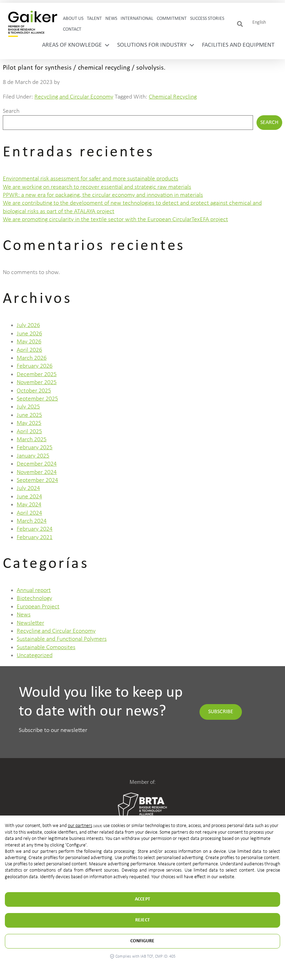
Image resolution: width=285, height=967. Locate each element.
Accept (142, 899)
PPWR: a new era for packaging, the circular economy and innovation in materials (103, 195)
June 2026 (29, 333)
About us (73, 18)
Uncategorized (34, 655)
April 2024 (29, 513)
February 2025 (34, 447)
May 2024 (29, 504)
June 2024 (29, 496)
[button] (240, 24)
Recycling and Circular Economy (73, 97)
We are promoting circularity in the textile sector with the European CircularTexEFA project (115, 219)
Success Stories (207, 18)
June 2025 (29, 415)
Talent (94, 18)
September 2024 (37, 480)
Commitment (172, 18)
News (111, 18)
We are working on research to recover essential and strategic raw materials (97, 187)
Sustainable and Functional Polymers (62, 639)
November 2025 (37, 382)
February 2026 (34, 366)
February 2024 (34, 529)
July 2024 (28, 488)
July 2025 (28, 407)
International (137, 18)
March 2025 (32, 439)
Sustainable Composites (46, 647)
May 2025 (29, 423)
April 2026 (29, 350)
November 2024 (37, 472)
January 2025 (33, 456)
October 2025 (34, 391)
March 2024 (32, 521)
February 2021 (34, 537)
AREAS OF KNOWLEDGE (72, 45)
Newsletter (30, 623)
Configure (142, 941)
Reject (142, 920)
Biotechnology (34, 598)
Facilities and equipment (238, 45)
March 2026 (32, 358)
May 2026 (29, 341)
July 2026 (28, 325)
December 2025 (37, 374)
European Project (38, 606)
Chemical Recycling (173, 97)
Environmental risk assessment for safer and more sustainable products (90, 179)
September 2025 (37, 399)
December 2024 (37, 464)
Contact (72, 29)
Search (11, 111)
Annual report (34, 590)
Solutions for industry (152, 45)
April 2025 (29, 431)
